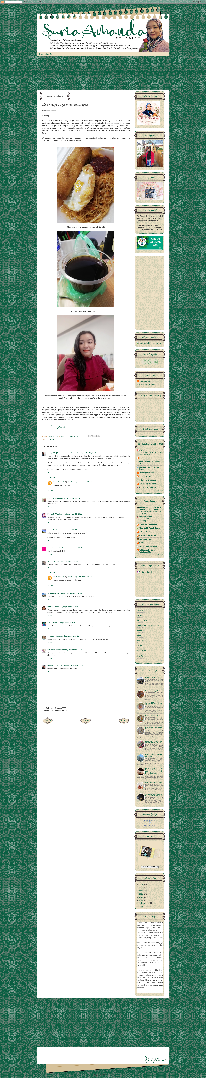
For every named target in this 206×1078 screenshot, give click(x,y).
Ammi (139, 635)
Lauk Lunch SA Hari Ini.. (153, 715)
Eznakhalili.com (145, 458)
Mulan (141, 543)
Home (41, 54)
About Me (48, 54)
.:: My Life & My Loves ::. (149, 524)
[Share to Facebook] (96, 436)
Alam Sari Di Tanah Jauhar (149, 528)
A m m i (50, 561)
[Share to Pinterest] (99, 436)
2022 (141, 897)
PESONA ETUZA (145, 517)
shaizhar (140, 610)
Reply (49, 473)
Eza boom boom (54, 650)
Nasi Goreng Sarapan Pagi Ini (154, 728)
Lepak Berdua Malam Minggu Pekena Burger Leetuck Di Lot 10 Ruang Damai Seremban (154, 771)
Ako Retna (51, 593)
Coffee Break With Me (148, 546)
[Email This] (89, 436)
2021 (141, 900)
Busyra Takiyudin (54, 665)
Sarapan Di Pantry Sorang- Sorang (154, 703)
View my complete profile (146, 384)
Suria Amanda (59, 482)
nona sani (51, 636)
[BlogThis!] (92, 436)
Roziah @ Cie (142, 630)
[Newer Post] (48, 723)
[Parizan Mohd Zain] (150, 823)
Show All (160, 490)
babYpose (51, 498)
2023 (141, 894)
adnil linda (141, 646)
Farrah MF (51, 514)
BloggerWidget (158, 660)
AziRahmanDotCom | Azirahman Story (150, 551)
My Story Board (145, 572)
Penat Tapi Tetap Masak (153, 691)
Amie (49, 623)
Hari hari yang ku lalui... (148, 535)
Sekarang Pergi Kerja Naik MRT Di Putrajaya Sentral (154, 794)
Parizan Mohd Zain (149, 820)
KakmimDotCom (145, 532)
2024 (141, 891)
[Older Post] (124, 723)
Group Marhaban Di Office (153, 782)
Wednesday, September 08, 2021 (83, 453)
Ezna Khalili (141, 651)
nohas (50, 530)
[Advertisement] (103, 74)
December (145, 903)
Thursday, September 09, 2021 (64, 623)
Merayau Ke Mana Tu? (152, 677)
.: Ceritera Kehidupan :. (148, 480)
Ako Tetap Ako (145, 539)
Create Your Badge (149, 825)
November (145, 906)
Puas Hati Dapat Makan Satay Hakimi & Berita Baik (154, 742)
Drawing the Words (147, 473)
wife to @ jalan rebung (148, 484)
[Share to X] (94, 436)
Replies (53, 478)
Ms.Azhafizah (117, 1075)
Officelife (51, 439)
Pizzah (50, 607)
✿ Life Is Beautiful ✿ (147, 487)
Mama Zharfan (142, 620)
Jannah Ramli (53, 548)
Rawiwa (140, 641)
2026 (141, 885)
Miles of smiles (145, 476)
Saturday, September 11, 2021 (67, 636)
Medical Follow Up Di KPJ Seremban (154, 755)
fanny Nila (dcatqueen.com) (58, 453)
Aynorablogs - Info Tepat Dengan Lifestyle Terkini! (150, 508)
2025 (141, 888)
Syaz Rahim (141, 656)
